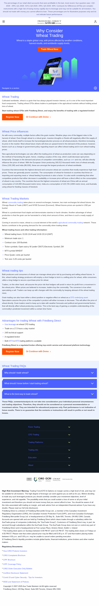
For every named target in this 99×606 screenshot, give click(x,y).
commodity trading (15, 202)
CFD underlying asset (79, 297)
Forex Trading (34, 427)
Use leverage (10, 324)
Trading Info (33, 450)
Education (32, 457)
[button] (49, 372)
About (30, 465)
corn (72, 160)
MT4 (11, 341)
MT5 (17, 341)
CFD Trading (33, 434)
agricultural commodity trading (70, 223)
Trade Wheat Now (49, 49)
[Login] (95, 21)
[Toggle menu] (3, 21)
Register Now (12, 117)
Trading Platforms (35, 442)
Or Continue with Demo (37, 117)
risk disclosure (31, 508)
